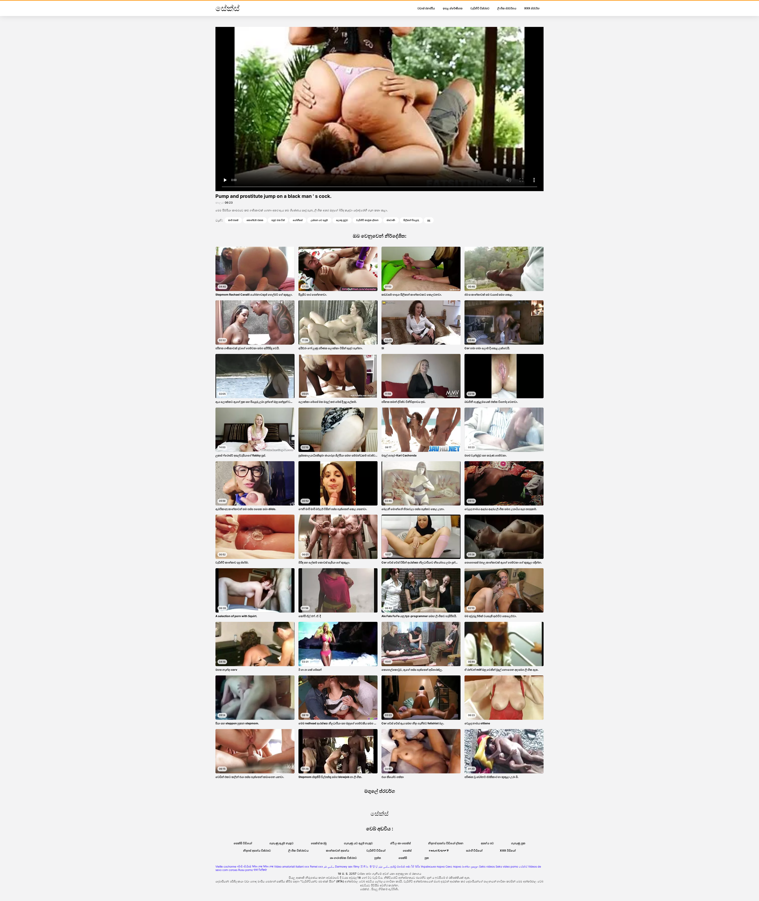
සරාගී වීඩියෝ (474, 850)
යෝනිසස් (298, 220)
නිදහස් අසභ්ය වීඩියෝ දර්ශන (445, 843)
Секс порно (453, 866)
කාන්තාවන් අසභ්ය (337, 850)
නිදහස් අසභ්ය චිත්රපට (257, 850)
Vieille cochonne (225, 866)
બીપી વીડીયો (244, 866)
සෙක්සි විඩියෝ (243, 843)
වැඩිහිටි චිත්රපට (479, 8)
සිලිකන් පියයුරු (411, 220)
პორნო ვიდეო (470, 866)
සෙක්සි (402, 857)
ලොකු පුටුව (342, 220)
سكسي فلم (329, 866)
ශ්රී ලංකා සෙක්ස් (400, 843)
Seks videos (487, 866)
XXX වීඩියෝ (508, 850)
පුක (427, 857)
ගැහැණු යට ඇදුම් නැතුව (358, 843)
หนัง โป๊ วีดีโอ (413, 866)
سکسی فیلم (384, 866)
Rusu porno (245, 870)
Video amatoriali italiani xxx (291, 866)
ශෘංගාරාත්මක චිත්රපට (343, 857)
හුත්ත (377, 857)
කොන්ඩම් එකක (254, 220)
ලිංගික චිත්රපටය (298, 850)
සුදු (428, 220)
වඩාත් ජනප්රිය (426, 8)
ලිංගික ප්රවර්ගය (506, 8)
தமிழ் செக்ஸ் (397, 866)
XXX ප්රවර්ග (532, 8)
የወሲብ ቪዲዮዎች (439, 850)
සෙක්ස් (407, 850)
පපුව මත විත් (278, 220)
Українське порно (433, 866)
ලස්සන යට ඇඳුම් (319, 220)
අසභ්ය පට (487, 843)
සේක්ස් (523, 866)
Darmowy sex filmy (347, 866)
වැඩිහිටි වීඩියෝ (375, 850)
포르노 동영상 (369, 866)
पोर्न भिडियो (260, 870)
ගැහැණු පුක (518, 843)
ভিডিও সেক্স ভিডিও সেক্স (262, 866)
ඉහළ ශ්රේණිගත (453, 8)
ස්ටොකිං (391, 220)
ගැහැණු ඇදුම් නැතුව (281, 843)
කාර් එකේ (233, 220)
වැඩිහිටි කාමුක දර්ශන (367, 220)
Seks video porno (507, 866)
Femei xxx (316, 866)
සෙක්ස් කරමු (319, 843)
